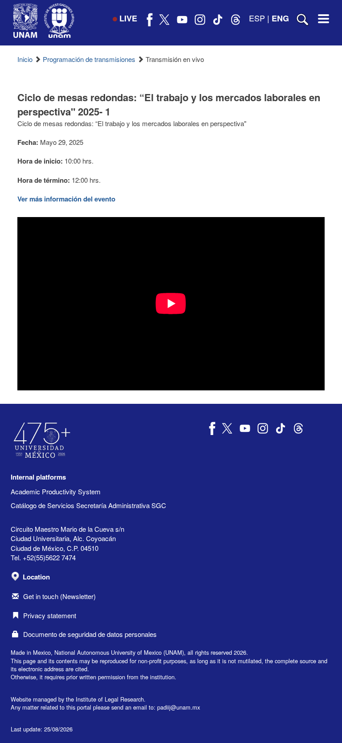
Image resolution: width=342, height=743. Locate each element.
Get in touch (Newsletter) (59, 596)
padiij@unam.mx (178, 707)
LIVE (128, 18)
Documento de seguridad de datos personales (90, 634)
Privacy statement (49, 615)
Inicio (25, 59)
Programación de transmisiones (89, 59)
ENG (280, 18)
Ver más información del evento (66, 199)
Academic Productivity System (56, 491)
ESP (257, 18)
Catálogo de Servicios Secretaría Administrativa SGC (88, 505)
